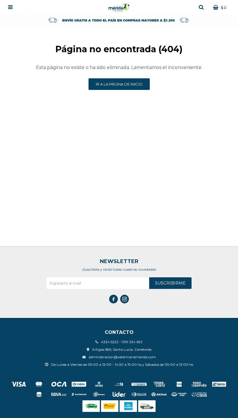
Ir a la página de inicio (119, 84)
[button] (201, 7)
